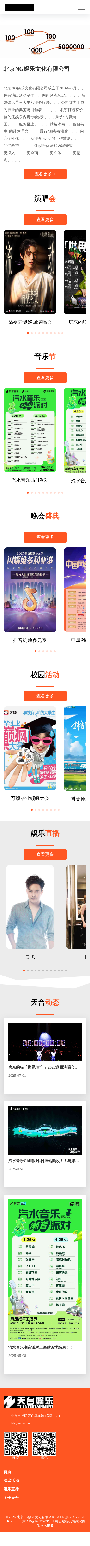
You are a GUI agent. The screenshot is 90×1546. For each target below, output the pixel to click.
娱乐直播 (11, 1489)
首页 (7, 1472)
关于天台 (11, 1498)
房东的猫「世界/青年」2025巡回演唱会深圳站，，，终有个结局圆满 (43, 1067)
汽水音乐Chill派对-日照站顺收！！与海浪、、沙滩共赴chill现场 (41, 1161)
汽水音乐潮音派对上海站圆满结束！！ (41, 1347)
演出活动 (11, 1480)
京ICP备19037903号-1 (38, 1521)
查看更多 (45, 219)
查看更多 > (45, 173)
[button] (28, 333)
